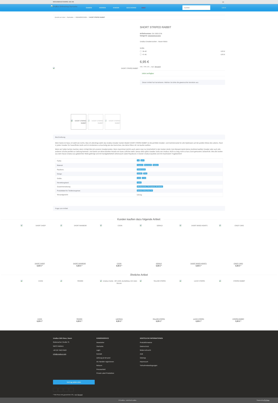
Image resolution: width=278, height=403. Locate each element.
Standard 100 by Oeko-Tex (144, 190)
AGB (141, 354)
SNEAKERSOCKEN (154, 36)
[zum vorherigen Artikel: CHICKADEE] (218, 17)
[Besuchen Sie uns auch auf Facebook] (55, 390)
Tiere (145, 173)
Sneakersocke (141, 169)
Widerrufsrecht (145, 350)
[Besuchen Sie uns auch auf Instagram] (71, 390)
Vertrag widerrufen (74, 382)
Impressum (144, 362)
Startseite (99, 346)
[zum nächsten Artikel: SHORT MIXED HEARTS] (222, 17)
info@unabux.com (59, 354)
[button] (214, 7)
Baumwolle (148, 165)
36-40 (183, 51)
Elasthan (155, 165)
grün (142, 160)
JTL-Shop (266, 400)
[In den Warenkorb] (54, 24)
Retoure (99, 365)
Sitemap (143, 358)
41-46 (183, 54)
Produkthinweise (146, 342)
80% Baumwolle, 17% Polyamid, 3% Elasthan (149, 186)
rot (138, 160)
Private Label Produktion (105, 373)
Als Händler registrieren (105, 362)
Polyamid (140, 165)
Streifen (139, 173)
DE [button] (223, 2)
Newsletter (100, 342)
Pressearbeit (101, 369)
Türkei (139, 182)
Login (98, 350)
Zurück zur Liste (60, 17)
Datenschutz (144, 346)
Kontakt (99, 354)
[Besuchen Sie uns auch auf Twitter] (60, 390)
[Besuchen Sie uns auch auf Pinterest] (66, 390)
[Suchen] (208, 7)
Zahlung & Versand (103, 358)
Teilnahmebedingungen (148, 365)
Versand (158, 67)
